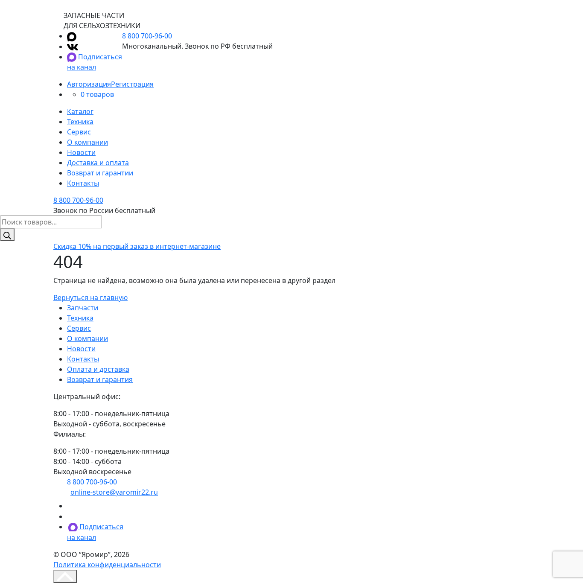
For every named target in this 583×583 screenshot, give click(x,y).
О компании (87, 142)
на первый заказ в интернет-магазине (137, 246)
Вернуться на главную (90, 297)
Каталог (80, 111)
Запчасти (82, 307)
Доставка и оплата (98, 162)
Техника (80, 121)
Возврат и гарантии (100, 173)
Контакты (83, 183)
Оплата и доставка (98, 369)
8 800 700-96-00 (147, 36)
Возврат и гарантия (100, 379)
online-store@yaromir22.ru (114, 492)
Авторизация (89, 84)
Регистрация (132, 84)
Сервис (79, 132)
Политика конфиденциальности (107, 564)
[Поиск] (7, 234)
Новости (81, 152)
